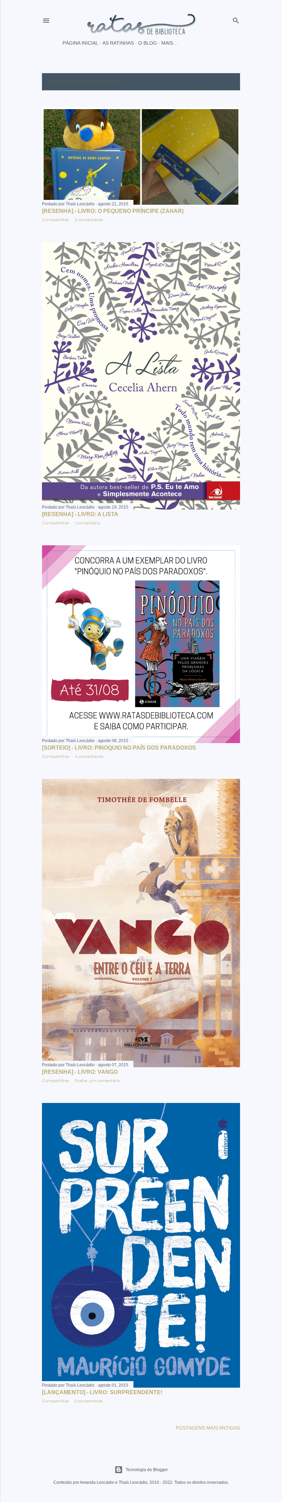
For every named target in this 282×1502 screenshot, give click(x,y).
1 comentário (87, 522)
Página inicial (80, 43)
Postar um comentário (97, 1080)
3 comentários (89, 219)
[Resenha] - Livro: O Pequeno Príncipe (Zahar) (113, 211)
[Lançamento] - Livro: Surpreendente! (102, 1392)
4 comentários (89, 756)
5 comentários (88, 1400)
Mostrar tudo (217, 81)
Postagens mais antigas (208, 1428)
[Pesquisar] (236, 19)
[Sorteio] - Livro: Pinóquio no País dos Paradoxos (119, 748)
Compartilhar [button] (55, 219)
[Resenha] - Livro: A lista (80, 514)
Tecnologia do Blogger (147, 1469)
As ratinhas (118, 43)
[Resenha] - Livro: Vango (80, 1072)
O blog (147, 43)
